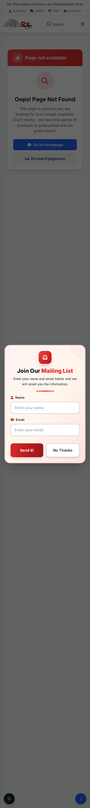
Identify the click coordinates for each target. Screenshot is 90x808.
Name (19, 397)
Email (20, 420)
